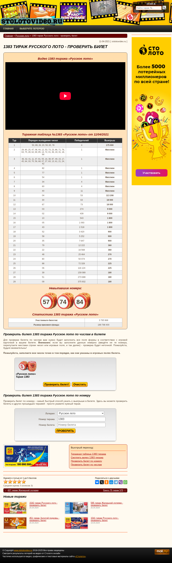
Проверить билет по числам (86, 464)
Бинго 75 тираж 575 (113, 490)
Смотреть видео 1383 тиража (87, 457)
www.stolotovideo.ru (23, 550)
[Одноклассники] (106, 482)
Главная (8, 28)
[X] (102, 482)
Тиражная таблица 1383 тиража (88, 454)
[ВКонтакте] (97, 482)
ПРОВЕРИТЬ (65, 430)
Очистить (79, 384)
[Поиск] (164, 8)
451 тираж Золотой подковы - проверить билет (44, 519)
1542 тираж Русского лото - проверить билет (43, 504)
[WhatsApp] (125, 482)
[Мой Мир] (111, 482)
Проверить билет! (57, 384)
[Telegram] (116, 482)
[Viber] (121, 482)
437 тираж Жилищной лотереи (23, 490)
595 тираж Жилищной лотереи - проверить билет (107, 504)
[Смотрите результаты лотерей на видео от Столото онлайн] (33, 21)
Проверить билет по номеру (86, 461)
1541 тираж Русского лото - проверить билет (105, 519)
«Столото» (80, 556)
